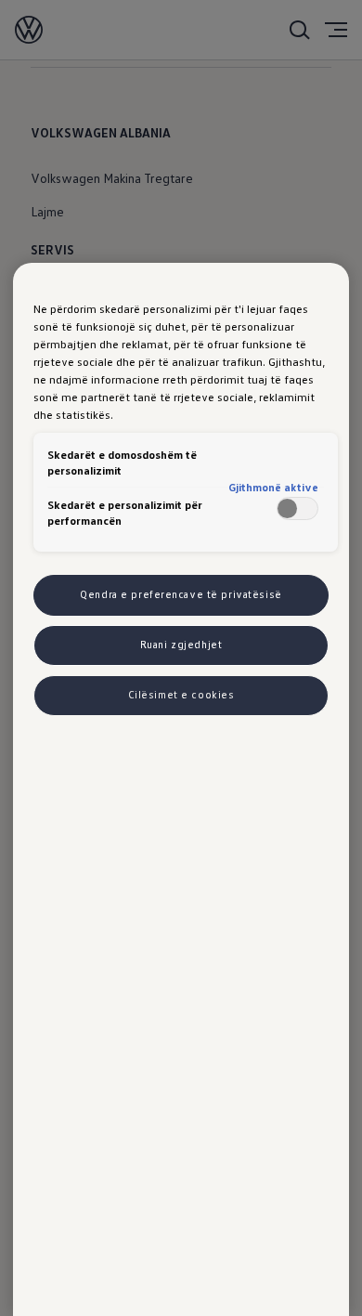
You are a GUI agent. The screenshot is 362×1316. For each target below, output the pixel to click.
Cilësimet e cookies (181, 694)
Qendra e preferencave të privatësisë (181, 594)
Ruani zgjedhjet (181, 644)
